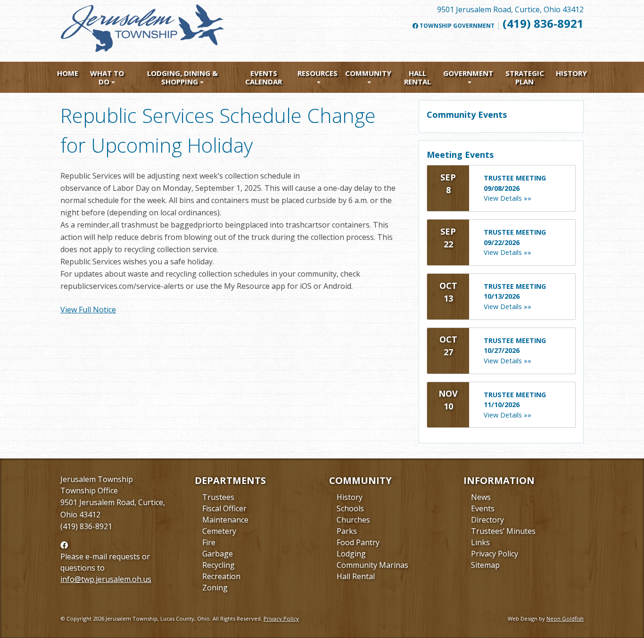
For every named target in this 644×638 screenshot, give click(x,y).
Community (368, 73)
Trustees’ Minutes (503, 531)
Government (468, 73)
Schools (350, 508)
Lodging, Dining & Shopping (182, 77)
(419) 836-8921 (543, 23)
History (571, 73)
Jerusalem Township (96, 479)
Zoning (215, 587)
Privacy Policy (494, 553)
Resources (317, 73)
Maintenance (225, 520)
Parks (347, 531)
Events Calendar (263, 77)
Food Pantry (358, 542)
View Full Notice (88, 309)
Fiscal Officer (224, 508)
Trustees (218, 497)
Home (67, 73)
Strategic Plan (524, 77)
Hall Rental (417, 77)
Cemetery (219, 531)
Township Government (456, 26)
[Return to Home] (142, 32)
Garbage (217, 553)
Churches (353, 520)
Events (483, 508)
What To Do (107, 77)
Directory (487, 520)
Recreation (221, 576)
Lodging (351, 553)
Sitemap (485, 565)
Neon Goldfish (565, 618)
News (481, 497)
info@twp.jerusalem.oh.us (105, 579)
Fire (208, 542)
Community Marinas (372, 565)
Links (480, 542)
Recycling (218, 565)
